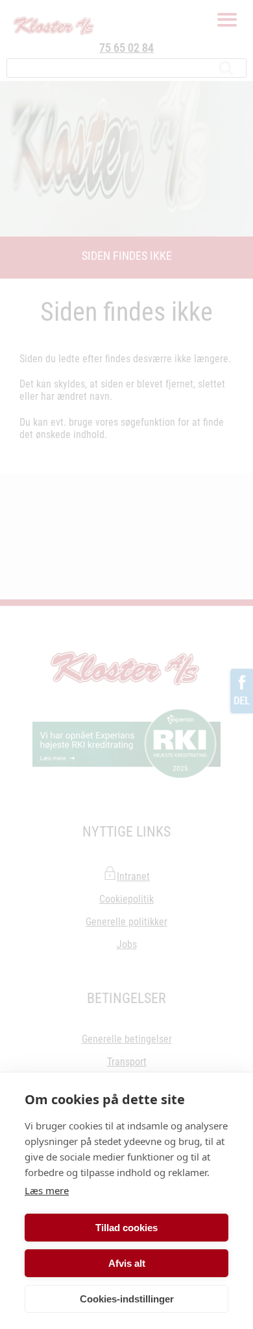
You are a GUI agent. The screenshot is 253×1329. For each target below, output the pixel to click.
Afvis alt (126, 1263)
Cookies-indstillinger (127, 1298)
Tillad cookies (126, 1227)
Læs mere (47, 1190)
